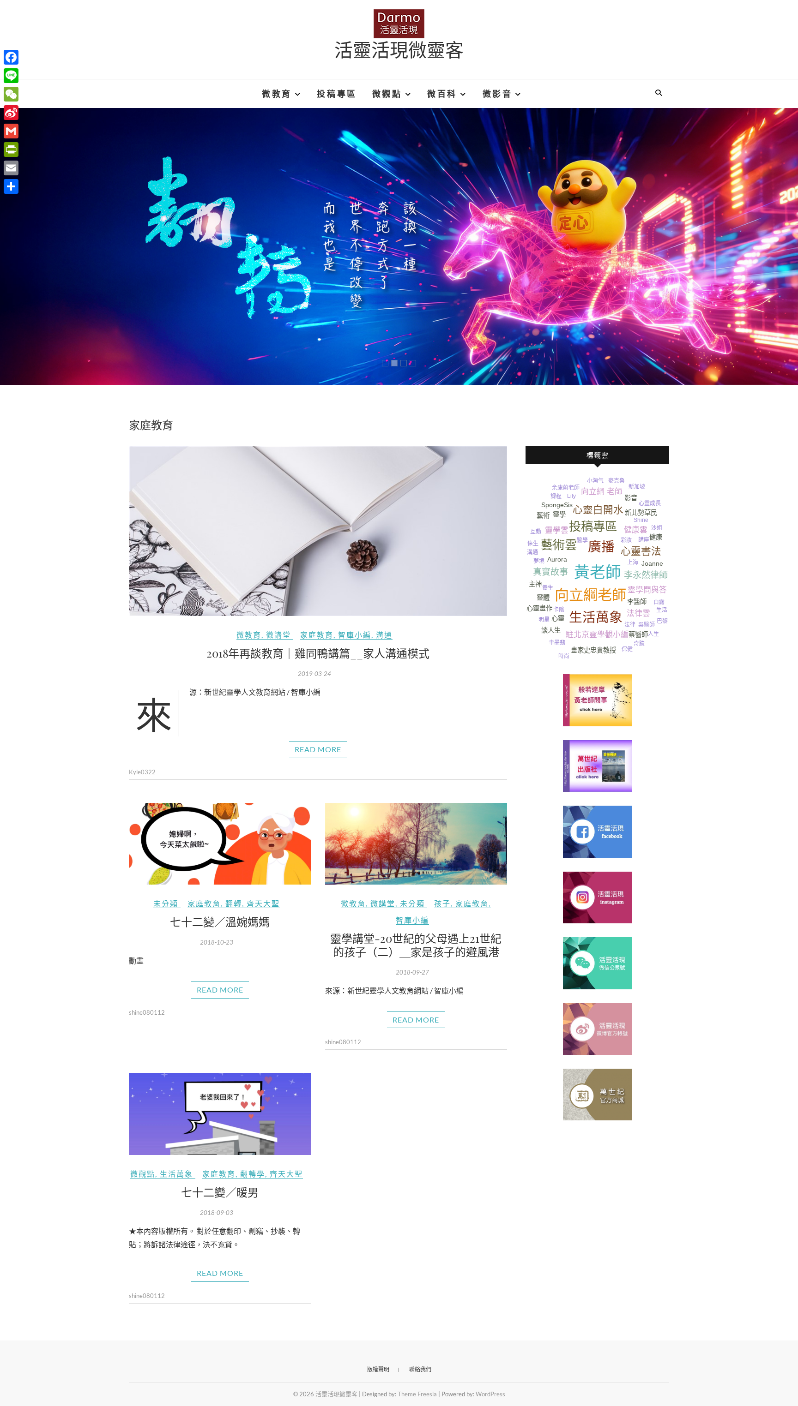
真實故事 (550, 572)
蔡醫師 (638, 634)
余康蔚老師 (566, 488)
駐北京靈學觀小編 (597, 634)
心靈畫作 (539, 608)
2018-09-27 (412, 972)
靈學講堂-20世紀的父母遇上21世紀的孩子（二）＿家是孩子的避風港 (416, 945)
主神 (535, 584)
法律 (629, 625)
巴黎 (662, 621)
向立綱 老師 (602, 491)
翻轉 (233, 903)
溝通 (384, 634)
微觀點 (387, 94)
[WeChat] (11, 94)
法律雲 (638, 613)
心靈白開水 (598, 509)
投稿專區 (337, 94)
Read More (318, 749)
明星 (544, 619)
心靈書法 (641, 551)
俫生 (532, 543)
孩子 (442, 903)
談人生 (551, 630)
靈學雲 (556, 530)
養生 (547, 588)
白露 (659, 602)
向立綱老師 (590, 595)
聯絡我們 (420, 1369)
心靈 (557, 618)
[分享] (11, 186)
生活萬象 (176, 1173)
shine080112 (147, 1012)
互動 (535, 531)
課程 (556, 496)
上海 (632, 562)
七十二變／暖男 (220, 1192)
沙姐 (656, 528)
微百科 (442, 94)
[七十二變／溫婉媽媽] (220, 844)
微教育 (277, 94)
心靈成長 (650, 503)
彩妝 (626, 540)
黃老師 (597, 572)
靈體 (543, 597)
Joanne (652, 563)
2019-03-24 (314, 673)
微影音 (498, 94)
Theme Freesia (417, 1394)
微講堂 (278, 634)
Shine (641, 520)
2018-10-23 (216, 942)
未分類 (165, 903)
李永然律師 (646, 575)
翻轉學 (252, 1173)
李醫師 (637, 601)
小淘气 (595, 481)
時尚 (563, 656)
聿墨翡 (557, 643)
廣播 (601, 546)
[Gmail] (11, 131)
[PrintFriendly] (11, 149)
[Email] (11, 168)
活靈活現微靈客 (399, 49)
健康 (655, 537)
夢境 (538, 561)
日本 (532, 617)
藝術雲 (559, 545)
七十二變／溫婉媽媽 (220, 921)
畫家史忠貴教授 (593, 650)
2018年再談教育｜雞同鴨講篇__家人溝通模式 (317, 653)
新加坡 (637, 487)
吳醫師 (646, 625)
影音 (630, 498)
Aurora (557, 559)
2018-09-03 (216, 1212)
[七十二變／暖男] (220, 1114)
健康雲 (635, 530)
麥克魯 (616, 481)
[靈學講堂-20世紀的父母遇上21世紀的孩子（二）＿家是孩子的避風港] (416, 844)
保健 (627, 649)
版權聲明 (378, 1369)
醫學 (582, 540)
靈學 (559, 514)
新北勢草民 (641, 512)
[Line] (11, 75)
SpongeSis (557, 505)
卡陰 (558, 609)
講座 (643, 540)
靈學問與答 (647, 590)
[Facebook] (11, 57)
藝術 (543, 515)
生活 (661, 610)
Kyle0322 (142, 772)
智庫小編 (354, 634)
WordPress (490, 1394)
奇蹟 (639, 643)
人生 (653, 634)
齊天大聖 (263, 903)
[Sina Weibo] (11, 112)
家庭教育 (316, 634)
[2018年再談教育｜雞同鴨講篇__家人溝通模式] (318, 531)
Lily (571, 496)
